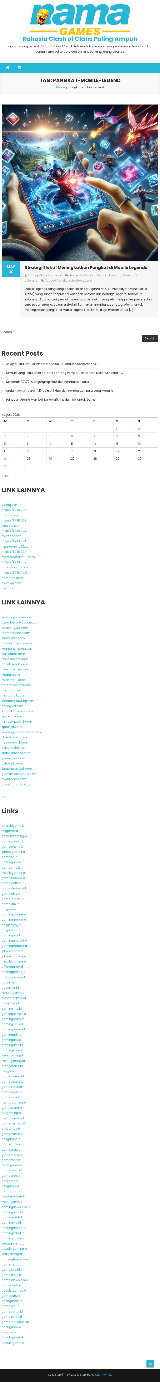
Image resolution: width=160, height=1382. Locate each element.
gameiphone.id (13, 847)
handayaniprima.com (17, 643)
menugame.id (12, 1202)
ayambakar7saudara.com (21, 622)
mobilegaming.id (14, 961)
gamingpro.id (11, 1222)
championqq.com (15, 567)
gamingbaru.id (12, 1212)
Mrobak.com (11, 675)
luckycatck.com (13, 654)
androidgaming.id (14, 836)
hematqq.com (12, 578)
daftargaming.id (13, 1238)
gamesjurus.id (12, 1087)
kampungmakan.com (17, 649)
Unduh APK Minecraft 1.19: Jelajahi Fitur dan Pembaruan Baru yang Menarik (59, 391)
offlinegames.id (13, 862)
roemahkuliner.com (16, 633)
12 (50, 444)
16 (139, 444)
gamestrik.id (10, 904)
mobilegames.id (13, 873)
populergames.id (14, 1290)
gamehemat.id (13, 1134)
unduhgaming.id (13, 1228)
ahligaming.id (11, 1113)
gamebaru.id (11, 1296)
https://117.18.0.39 (14, 520)
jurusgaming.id (12, 1055)
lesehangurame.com (17, 617)
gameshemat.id (13, 1123)
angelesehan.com (15, 664)
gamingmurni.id (13, 1019)
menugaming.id (13, 1061)
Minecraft (130, 275)
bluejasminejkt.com (16, 669)
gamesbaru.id (12, 1275)
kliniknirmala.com (14, 737)
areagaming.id (12, 1066)
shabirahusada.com (16, 753)
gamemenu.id (12, 1155)
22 (117, 451)
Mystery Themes (101, 1374)
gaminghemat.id (14, 1014)
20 (73, 451)
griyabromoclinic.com (18, 784)
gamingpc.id (11, 935)
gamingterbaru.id (14, 946)
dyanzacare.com (14, 779)
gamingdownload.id (16, 1207)
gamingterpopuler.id (16, 1259)
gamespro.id (11, 1270)
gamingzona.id (12, 1050)
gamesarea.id (12, 1170)
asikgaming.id (11, 1071)
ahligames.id (11, 1129)
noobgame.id (11, 1327)
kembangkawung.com (18, 701)
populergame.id (13, 1343)
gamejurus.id (11, 1149)
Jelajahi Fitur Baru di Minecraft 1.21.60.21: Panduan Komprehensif (52, 364)
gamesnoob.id (12, 1264)
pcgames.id (10, 988)
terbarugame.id (13, 993)
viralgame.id (10, 1332)
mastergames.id (14, 1196)
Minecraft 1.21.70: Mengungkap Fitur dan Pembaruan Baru (47, 382)
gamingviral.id (12, 1217)
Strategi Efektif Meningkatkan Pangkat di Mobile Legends (86, 267)
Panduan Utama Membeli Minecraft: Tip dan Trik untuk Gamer (51, 399)
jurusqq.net (10, 526)
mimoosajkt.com (14, 695)
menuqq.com (12, 588)
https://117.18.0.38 (14, 552)
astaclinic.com (12, 763)
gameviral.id (10, 1306)
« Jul (5, 476)
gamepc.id (9, 857)
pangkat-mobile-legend (74, 280)
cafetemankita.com (16, 685)
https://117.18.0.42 (14, 531)
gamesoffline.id (13, 883)
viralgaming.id (12, 1254)
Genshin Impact (108, 275)
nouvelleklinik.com (15, 742)
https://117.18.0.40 (14, 573)
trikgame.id (10, 831)
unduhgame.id (12, 1337)
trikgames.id (10, 909)
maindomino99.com (17, 547)
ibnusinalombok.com (17, 769)
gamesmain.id (12, 1092)
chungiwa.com (12, 706)
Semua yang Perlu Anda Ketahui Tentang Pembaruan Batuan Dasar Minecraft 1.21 (65, 373)
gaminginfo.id (12, 1008)
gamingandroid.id (14, 940)
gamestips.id (11, 894)
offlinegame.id (12, 967)
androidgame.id (13, 826)
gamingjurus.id (12, 1024)
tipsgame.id (10, 1003)
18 (28, 451)
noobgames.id (12, 1301)
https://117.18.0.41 (14, 541)
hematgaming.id (14, 1102)
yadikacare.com (13, 758)
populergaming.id (14, 1249)
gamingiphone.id (14, 914)
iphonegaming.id (14, 956)
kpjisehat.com (12, 716)
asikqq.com (10, 505)
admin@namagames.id (45, 275)
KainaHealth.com (14, 748)
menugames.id (13, 1118)
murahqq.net (11, 536)
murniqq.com (11, 583)
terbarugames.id (14, 998)
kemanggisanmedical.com (21, 732)
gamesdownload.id (15, 1280)
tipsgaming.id (11, 925)
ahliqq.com (10, 515)
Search (7, 332)
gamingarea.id (12, 1045)
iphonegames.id (13, 852)
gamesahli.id (11, 1097)
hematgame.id (13, 1191)
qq (3, 797)
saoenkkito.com (13, 638)
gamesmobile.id (13, 878)
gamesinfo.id (11, 867)
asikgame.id (10, 1186)
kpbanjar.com (12, 727)
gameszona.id (12, 1108)
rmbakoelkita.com (15, 659)
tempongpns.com (15, 628)
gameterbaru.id (13, 899)
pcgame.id (9, 982)
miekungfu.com (13, 680)
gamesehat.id (12, 1317)
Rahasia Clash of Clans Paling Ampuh (80, 39)
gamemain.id (11, 1144)
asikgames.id (11, 1139)
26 (50, 459)
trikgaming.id (11, 930)
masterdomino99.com (18, 557)
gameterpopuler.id (15, 1322)
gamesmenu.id (13, 1076)
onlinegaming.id (13, 977)
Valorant (31, 280)
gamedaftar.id (12, 1311)
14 (94, 444)
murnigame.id (12, 1165)
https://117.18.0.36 (14, 510)
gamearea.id (11, 1176)
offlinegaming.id (13, 972)
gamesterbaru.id (14, 888)
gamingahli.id (11, 1040)
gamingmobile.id (14, 920)
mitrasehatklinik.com (17, 722)
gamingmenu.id (13, 1029)
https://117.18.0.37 (14, 562)
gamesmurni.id (13, 1081)
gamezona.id (11, 1160)
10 (5, 444)
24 (6, 459)
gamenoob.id (11, 1285)
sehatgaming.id (13, 1243)
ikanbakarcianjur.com (17, 711)
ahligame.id (10, 1181)
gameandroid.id (13, 841)
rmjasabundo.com (15, 690)
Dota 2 (88, 275)
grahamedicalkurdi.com (19, 774)
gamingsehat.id (13, 1233)
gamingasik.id (11, 1035)
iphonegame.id (13, 951)
